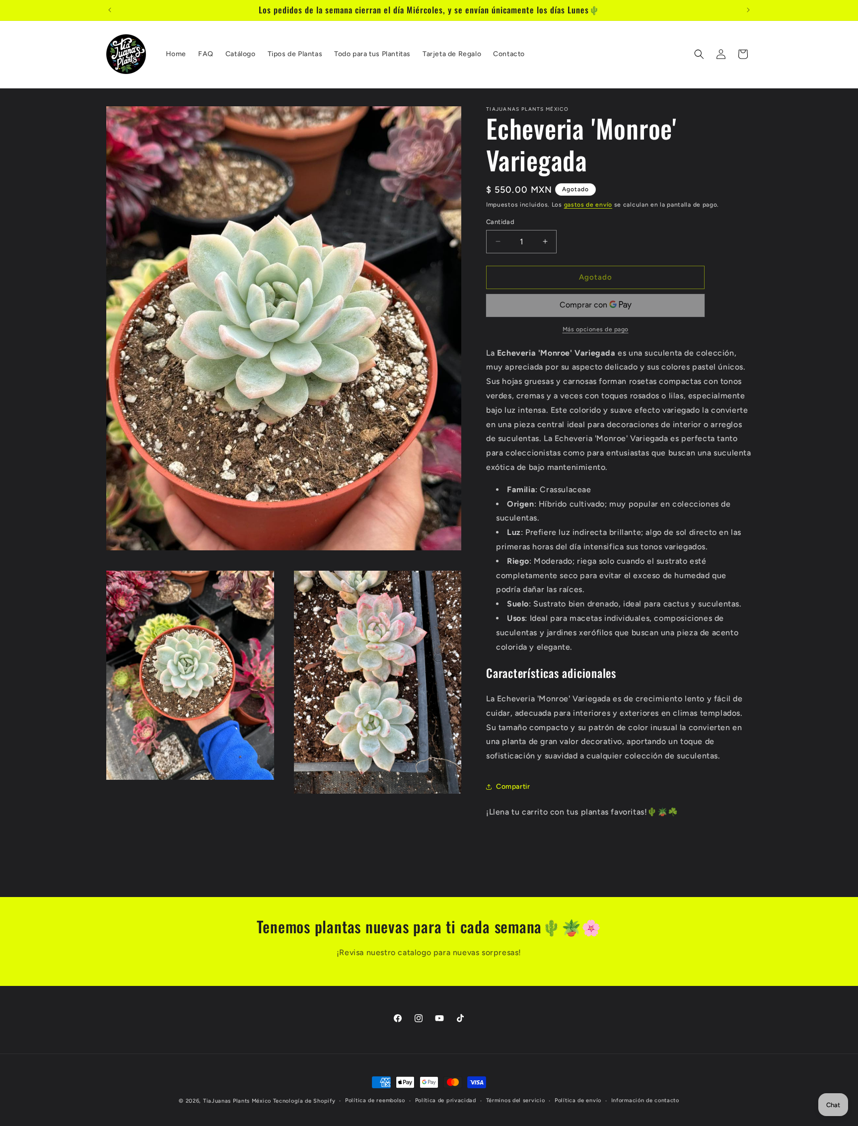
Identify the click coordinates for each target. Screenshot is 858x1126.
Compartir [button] (513, 786)
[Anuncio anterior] (110, 9)
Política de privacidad (445, 1100)
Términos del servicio (515, 1100)
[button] (699, 54)
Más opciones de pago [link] (596, 329)
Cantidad (500, 221)
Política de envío (578, 1100)
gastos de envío (588, 204)
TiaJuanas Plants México (237, 1101)
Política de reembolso (375, 1100)
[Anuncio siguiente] (748, 9)
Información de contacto (645, 1100)
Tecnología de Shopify (304, 1101)
